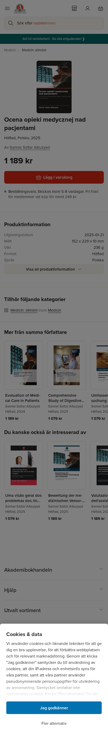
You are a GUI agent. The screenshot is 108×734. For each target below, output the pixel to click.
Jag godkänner (54, 708)
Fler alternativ (54, 723)
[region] (54, 679)
